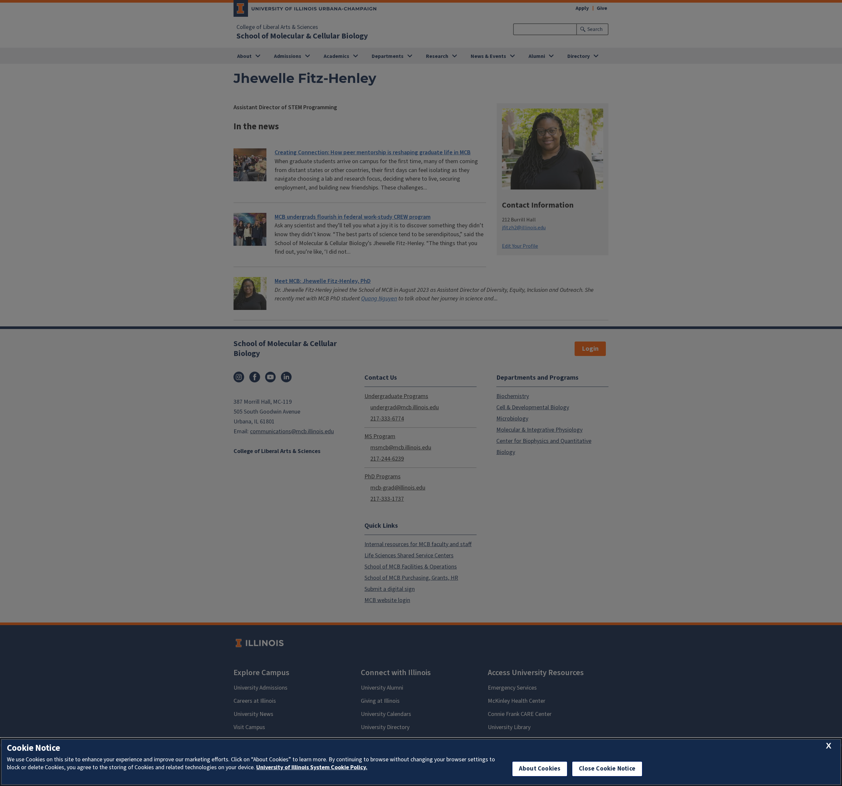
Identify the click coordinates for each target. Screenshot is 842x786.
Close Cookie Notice (607, 768)
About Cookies (539, 768)
